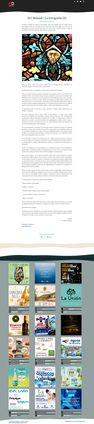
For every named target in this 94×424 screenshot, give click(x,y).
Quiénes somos (24, 421)
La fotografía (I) (26, 226)
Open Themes (74, 421)
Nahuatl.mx (82, 421)
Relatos (50, 237)
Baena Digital (15, 421)
